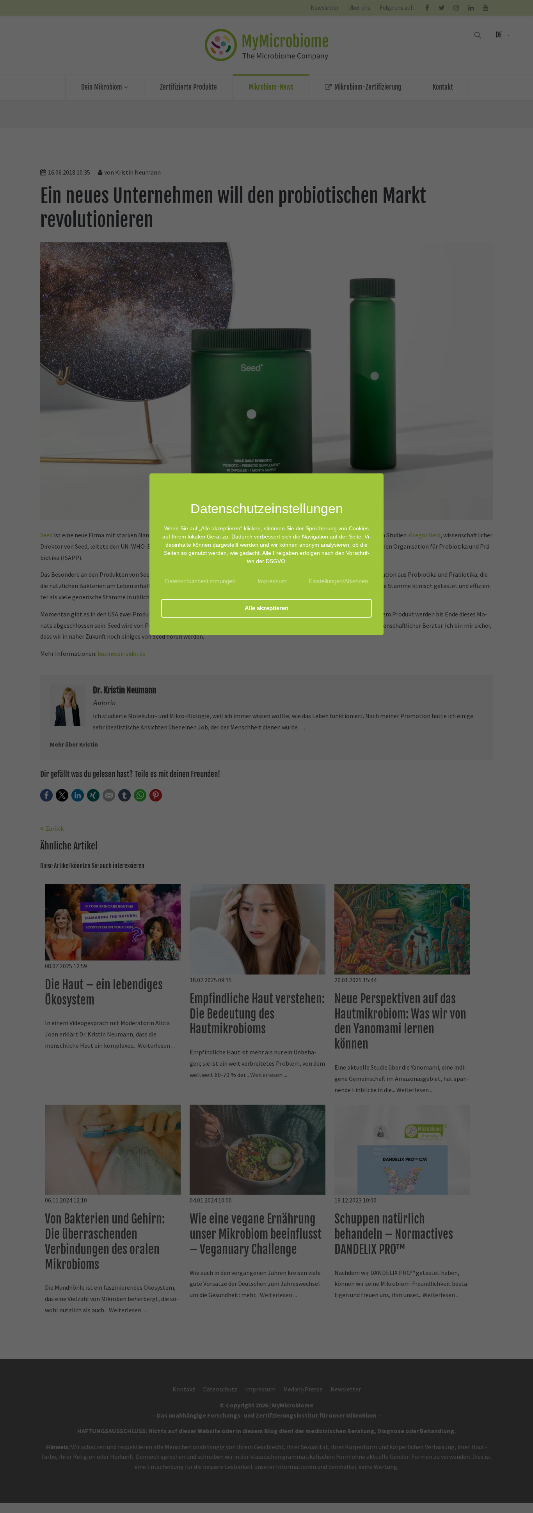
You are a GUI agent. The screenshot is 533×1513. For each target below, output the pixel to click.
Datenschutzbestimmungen (200, 581)
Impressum (272, 581)
